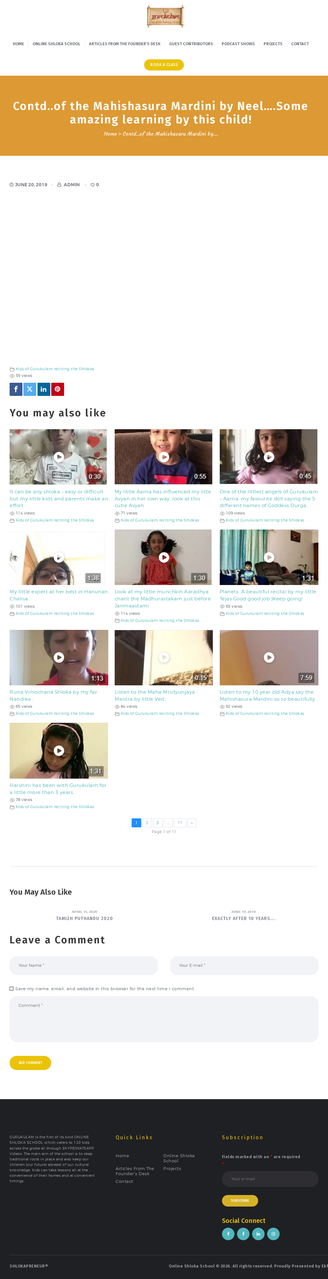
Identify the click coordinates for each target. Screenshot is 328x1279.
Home (110, 134)
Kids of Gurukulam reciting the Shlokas (55, 369)
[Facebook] (16, 389)
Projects (172, 1168)
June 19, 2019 (243, 912)
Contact (124, 1181)
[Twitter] (29, 389)
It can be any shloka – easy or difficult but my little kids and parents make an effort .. (59, 498)
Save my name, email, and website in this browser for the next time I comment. (105, 988)
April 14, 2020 (84, 912)
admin (72, 185)
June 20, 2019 (31, 185)
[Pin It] (57, 389)
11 (180, 822)
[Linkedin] (43, 389)
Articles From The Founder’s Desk (135, 1171)
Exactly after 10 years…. (243, 918)
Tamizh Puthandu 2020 (84, 918)
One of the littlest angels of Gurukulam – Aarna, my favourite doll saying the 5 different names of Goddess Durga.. (269, 498)
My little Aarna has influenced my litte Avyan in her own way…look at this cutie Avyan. (163, 498)
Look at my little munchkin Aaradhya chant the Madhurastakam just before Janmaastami (163, 598)
